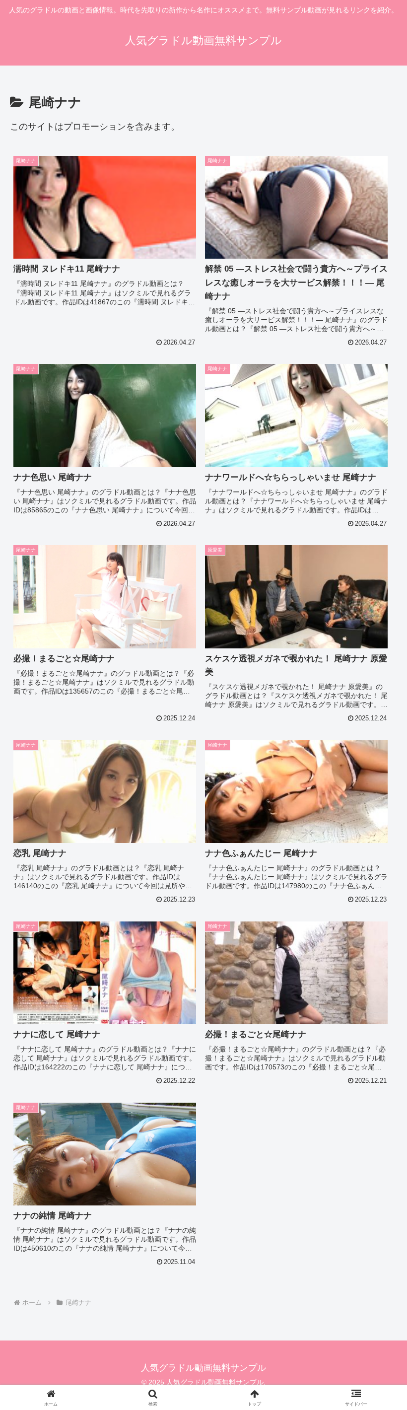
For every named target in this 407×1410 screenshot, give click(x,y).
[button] (376, 1298)
